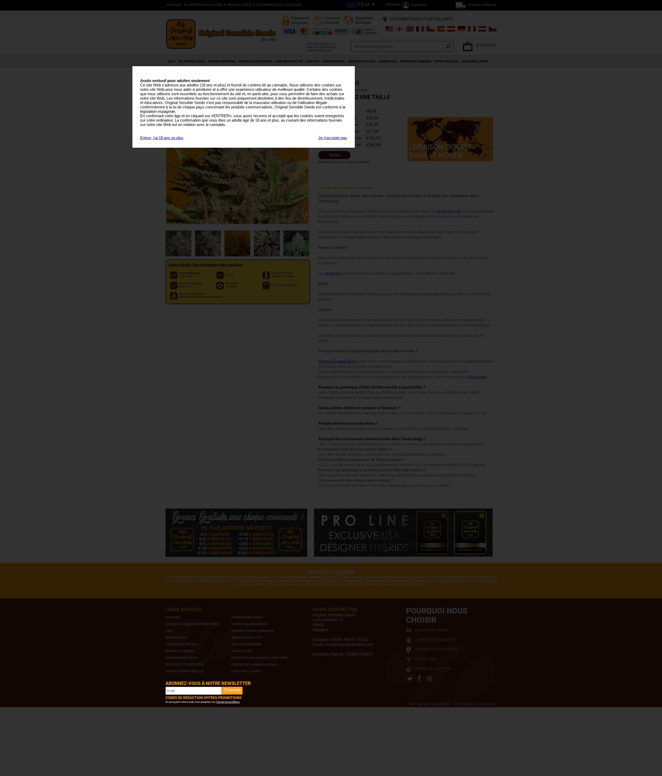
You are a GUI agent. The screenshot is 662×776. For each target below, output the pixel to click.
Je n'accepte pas (332, 138)
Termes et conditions (228, 701)
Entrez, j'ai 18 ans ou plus (161, 138)
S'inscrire (232, 690)
